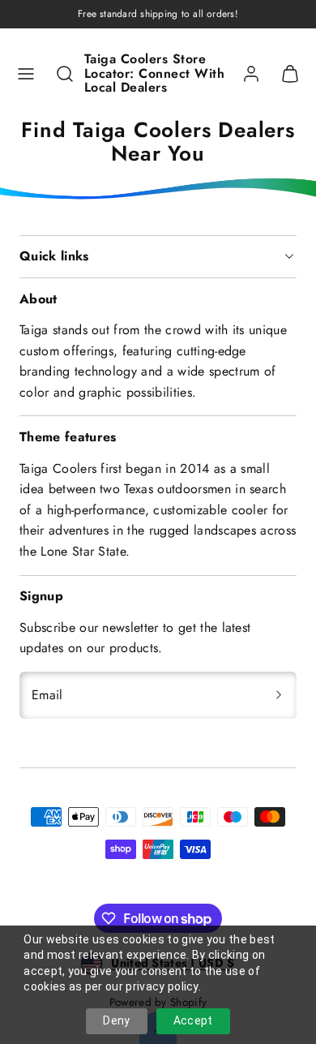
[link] (251, 73)
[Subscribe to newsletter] (279, 695)
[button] (25, 73)
